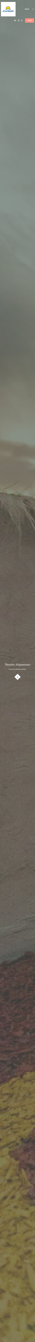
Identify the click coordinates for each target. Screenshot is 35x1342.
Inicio (27, 9)
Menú (29, 20)
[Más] (32, 9)
